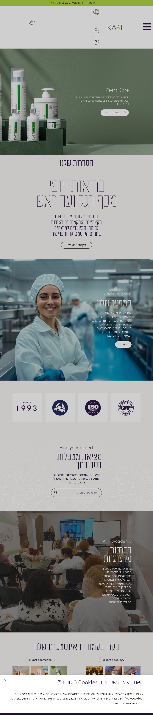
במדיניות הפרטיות (131, 703)
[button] (5, 680)
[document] (76, 357)
